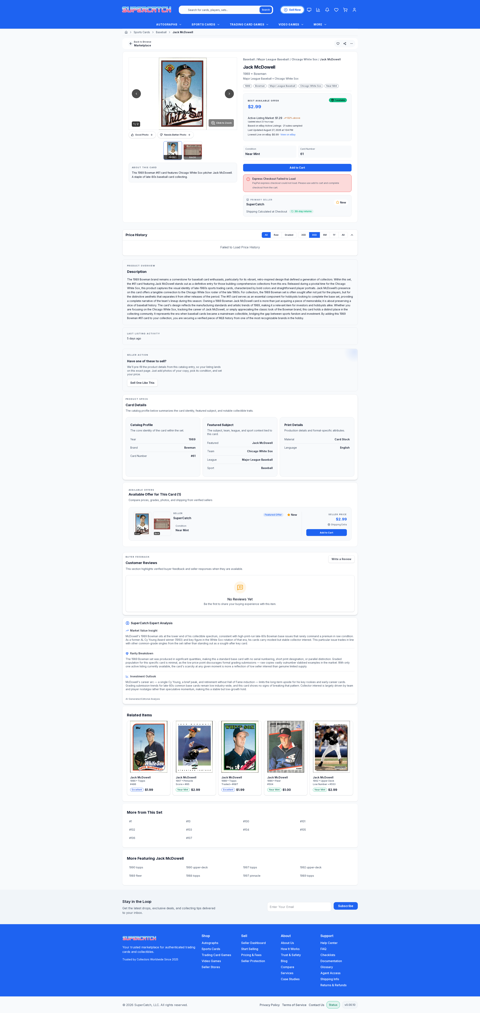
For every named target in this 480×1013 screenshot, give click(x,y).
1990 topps (136, 867)
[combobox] (226, 10)
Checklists (327, 955)
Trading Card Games (216, 955)
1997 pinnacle (251, 875)
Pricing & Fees (251, 955)
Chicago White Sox (304, 59)
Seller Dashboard (253, 943)
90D (314, 234)
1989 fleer (135, 875)
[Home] (126, 32)
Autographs (210, 943)
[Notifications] (327, 10)
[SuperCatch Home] (146, 9)
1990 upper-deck (197, 867)
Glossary (326, 967)
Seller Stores (211, 967)
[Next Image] (229, 93)
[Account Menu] (354, 10)
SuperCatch (255, 204)
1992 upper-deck (311, 867)
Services (287, 973)
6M (325, 234)
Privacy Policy (270, 1005)
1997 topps (250, 867)
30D (303, 234)
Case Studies (290, 979)
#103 (189, 829)
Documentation (331, 961)
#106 (132, 838)
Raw (276, 234)
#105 (303, 829)
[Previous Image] (136, 93)
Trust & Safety (291, 955)
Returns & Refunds (333, 985)
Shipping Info (329, 979)
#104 (246, 829)
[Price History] (352, 235)
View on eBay (288, 134)
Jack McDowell (330, 59)
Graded (289, 234)
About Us (287, 943)
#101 (302, 821)
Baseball (161, 32)
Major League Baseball (273, 59)
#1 (130, 821)
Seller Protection (253, 961)
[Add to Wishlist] (338, 44)
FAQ (323, 949)
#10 (188, 821)
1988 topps (193, 875)
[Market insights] (318, 10)
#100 (246, 821)
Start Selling (249, 949)
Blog (284, 961)
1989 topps (307, 875)
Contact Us (316, 1005)
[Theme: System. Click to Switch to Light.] (309, 10)
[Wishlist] (336, 10)
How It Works (290, 949)
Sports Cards (142, 32)
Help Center (329, 943)
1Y (334, 234)
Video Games (211, 961)
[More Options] (352, 44)
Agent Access (330, 973)
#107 (189, 838)
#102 (132, 829)
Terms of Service (294, 1005)
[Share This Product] (345, 44)
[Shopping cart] (345, 10)
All (266, 234)
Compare (287, 967)
